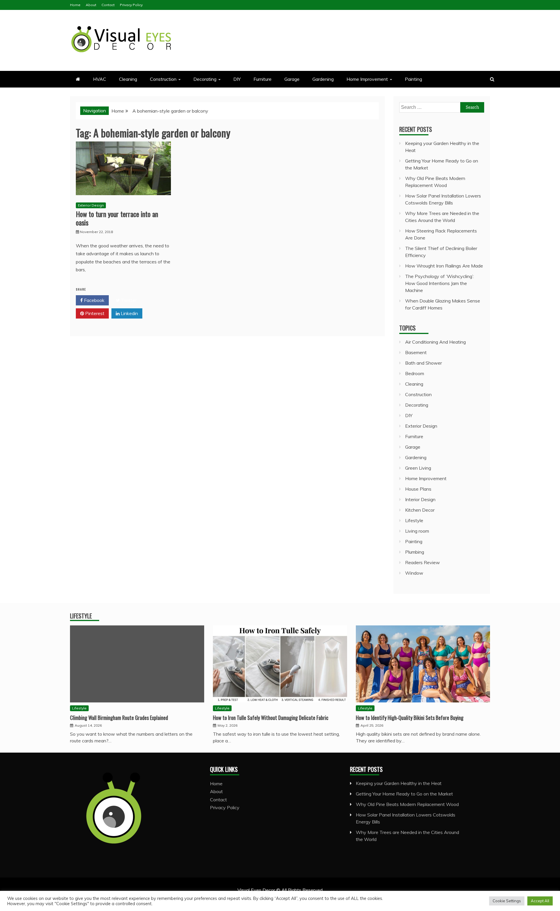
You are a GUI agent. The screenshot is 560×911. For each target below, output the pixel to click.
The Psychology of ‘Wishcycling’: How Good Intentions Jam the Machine (439, 283)
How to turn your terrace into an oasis (117, 218)
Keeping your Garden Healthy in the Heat (399, 783)
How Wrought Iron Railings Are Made (444, 266)
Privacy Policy (131, 5)
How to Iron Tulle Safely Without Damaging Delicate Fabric (270, 717)
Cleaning (128, 79)
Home (75, 5)
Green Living (418, 468)
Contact (108, 5)
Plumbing (414, 552)
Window (414, 573)
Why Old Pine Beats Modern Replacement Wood (407, 804)
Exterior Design (91, 205)
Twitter (128, 300)
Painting (413, 79)
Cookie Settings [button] (507, 900)
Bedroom (414, 373)
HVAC (99, 79)
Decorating (204, 79)
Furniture (262, 79)
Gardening (323, 79)
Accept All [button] (540, 900)
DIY (237, 79)
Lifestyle (414, 520)
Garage (292, 79)
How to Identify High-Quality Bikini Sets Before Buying (409, 717)
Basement (416, 352)
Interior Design (420, 499)
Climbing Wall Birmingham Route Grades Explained (119, 717)
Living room (417, 531)
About (91, 5)
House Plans (418, 489)
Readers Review (422, 562)
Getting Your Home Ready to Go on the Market (404, 794)
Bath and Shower (423, 363)
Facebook (93, 300)
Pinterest (94, 313)
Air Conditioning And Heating (435, 342)
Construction (163, 79)
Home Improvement (367, 79)
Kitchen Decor (420, 510)
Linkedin (129, 313)
